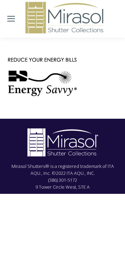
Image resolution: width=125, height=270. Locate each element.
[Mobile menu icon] (11, 19)
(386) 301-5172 (62, 180)
